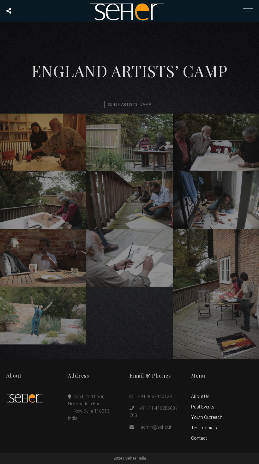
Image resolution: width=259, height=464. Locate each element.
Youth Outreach (206, 417)
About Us (200, 396)
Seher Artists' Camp (130, 105)
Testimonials (204, 427)
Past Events (202, 406)
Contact (199, 438)
